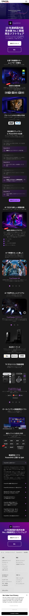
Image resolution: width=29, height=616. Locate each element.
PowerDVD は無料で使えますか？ (11, 483)
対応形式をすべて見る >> (20, 447)
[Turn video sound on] (24, 312)
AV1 (5, 447)
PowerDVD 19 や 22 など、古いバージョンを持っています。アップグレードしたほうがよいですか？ (11, 510)
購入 (14, 49)
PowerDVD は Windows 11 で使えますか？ (13, 487)
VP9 (23, 444)
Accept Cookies (14, 613)
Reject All (14, 609)
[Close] (26, 595)
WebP (11, 447)
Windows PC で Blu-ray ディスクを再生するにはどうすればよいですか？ (12, 492)
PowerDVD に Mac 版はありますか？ (11, 515)
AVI (23, 440)
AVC (17, 444)
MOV (17, 440)
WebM (5, 444)
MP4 (5, 440)
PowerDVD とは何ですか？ (9, 462)
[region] (14, 604)
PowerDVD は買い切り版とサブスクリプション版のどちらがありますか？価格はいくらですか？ (11, 504)
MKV (11, 440)
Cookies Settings (14, 605)
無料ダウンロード (14, 43)
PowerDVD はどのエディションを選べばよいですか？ (9, 497)
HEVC (11, 444)
